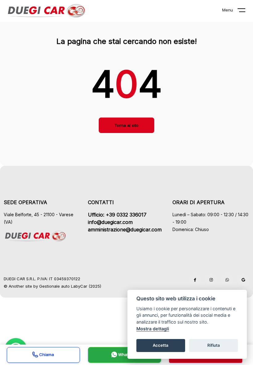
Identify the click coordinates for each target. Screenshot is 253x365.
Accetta (160, 345)
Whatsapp (127, 354)
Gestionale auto (54, 286)
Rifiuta (213, 345)
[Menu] (245, 11)
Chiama (46, 354)
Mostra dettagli (152, 328)
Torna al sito (126, 125)
